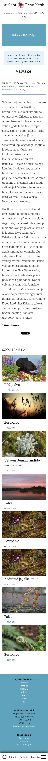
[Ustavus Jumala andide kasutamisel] (24, 456)
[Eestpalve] (24, 418)
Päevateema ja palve (13, 86)
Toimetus (24, 682)
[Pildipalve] (24, 380)
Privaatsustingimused (24, 726)
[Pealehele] (20, 7)
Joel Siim (11, 428)
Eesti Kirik (34, 4)
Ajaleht (10, 4)
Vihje (24, 698)
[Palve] (24, 499)
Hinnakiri (24, 685)
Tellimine (24, 757)
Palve (8, 503)
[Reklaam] (24, 45)
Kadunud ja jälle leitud (21, 579)
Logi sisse (36, 757)
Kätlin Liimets (13, 390)
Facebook (24, 738)
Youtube (24, 741)
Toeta (24, 695)
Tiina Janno (30, 83)
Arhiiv (24, 692)
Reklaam (24, 689)
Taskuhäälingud (24, 744)
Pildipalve (12, 385)
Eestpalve (11, 422)
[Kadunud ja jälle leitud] (24, 575)
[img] (43, 757)
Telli (24, 701)
